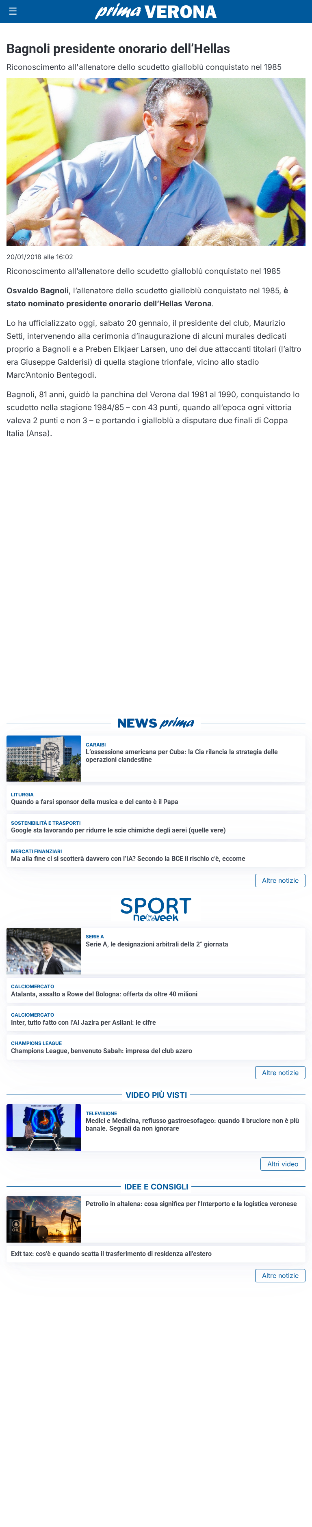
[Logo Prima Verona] (156, 11)
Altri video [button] (283, 1164)
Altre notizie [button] (280, 880)
